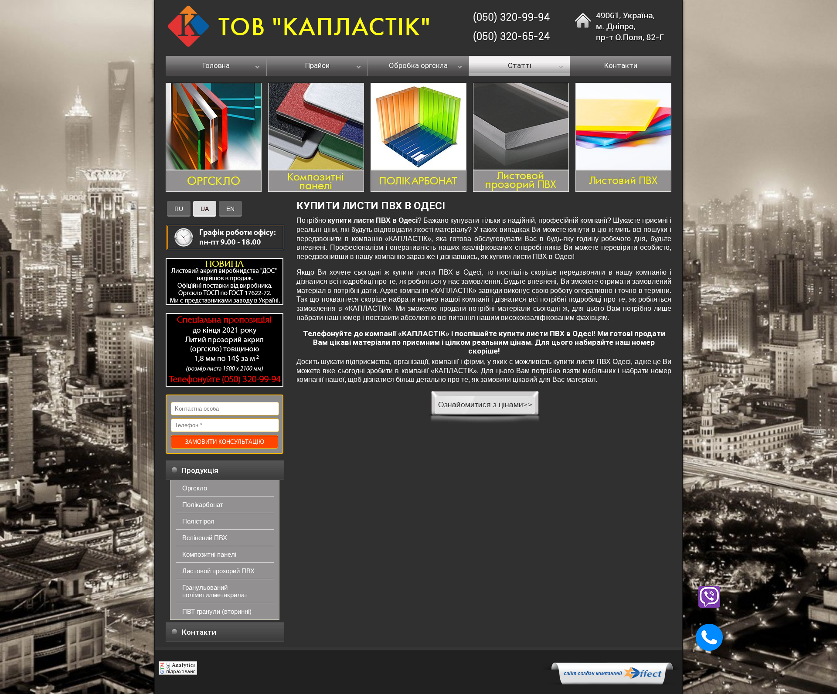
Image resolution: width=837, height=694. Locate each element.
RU (178, 208)
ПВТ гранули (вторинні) (217, 611)
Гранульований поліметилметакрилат (215, 591)
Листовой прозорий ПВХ (218, 571)
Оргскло (194, 488)
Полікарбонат (202, 504)
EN (230, 208)
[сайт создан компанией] (612, 682)
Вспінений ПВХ (204, 537)
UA (205, 208)
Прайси (317, 66)
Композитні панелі (209, 554)
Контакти (620, 66)
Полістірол (198, 521)
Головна (216, 66)
